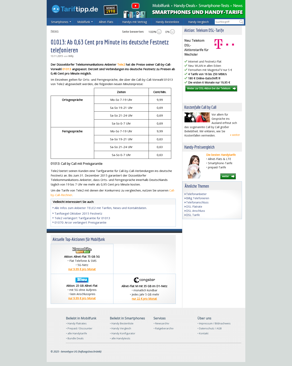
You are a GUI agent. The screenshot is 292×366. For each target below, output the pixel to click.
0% (167, 32)
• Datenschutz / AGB (209, 328)
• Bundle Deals (75, 338)
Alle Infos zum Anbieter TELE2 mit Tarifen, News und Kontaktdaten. (100, 208)
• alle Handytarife (76, 333)
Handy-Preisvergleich (199, 146)
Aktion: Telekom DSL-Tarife (204, 30)
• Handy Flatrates (76, 323)
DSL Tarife (193, 215)
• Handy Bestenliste (121, 323)
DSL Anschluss (195, 211)
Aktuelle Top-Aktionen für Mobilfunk (79, 239)
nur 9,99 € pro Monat (82, 269)
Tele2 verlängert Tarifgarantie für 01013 (82, 218)
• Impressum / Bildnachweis (214, 323)
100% (152, 32)
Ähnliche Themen (197, 185)
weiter (236, 135)
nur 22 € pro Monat (144, 298)
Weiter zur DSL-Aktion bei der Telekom (208, 88)
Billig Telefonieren (197, 198)
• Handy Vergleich (120, 328)
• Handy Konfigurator (122, 333)
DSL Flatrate (194, 206)
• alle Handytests (120, 338)
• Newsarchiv (161, 323)
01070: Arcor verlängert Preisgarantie (80, 222)
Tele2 (121, 64)
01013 (66, 69)
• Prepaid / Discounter (79, 328)
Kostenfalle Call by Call (200, 107)
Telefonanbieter (196, 194)
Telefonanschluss (197, 202)
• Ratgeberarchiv (164, 328)
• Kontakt (202, 333)
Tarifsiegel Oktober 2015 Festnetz (78, 213)
